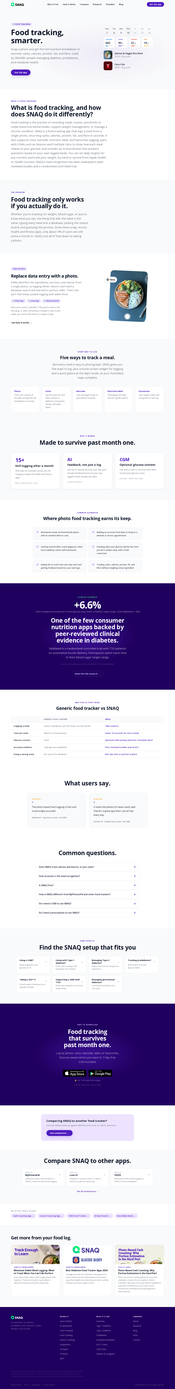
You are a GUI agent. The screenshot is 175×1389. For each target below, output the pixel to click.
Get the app (155, 4)
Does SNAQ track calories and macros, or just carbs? (66, 866)
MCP (62, 1358)
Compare (84, 4)
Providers (110, 4)
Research (97, 4)
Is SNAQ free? (46, 885)
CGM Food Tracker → (79, 1216)
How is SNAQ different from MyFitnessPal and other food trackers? (75, 894)
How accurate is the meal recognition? (59, 876)
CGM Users (101, 1349)
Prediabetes (101, 1335)
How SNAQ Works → (126, 1216)
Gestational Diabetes (105, 1340)
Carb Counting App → (23, 1216)
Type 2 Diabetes (103, 1330)
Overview (100, 1321)
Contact (136, 1340)
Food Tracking (66, 1330)
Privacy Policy (16, 1385)
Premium (64, 1354)
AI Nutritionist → (103, 1216)
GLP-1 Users (101, 1344)
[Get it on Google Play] (100, 1073)
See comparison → (59, 1133)
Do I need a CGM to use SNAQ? (55, 903)
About (135, 1321)
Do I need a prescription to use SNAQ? (59, 912)
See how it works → (21, 322)
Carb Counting (66, 1335)
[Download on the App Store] (74, 1073)
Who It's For (53, 4)
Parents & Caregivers (105, 1354)
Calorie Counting (67, 1340)
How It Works (69, 4)
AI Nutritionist (66, 1326)
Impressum (36, 1385)
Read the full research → (87, 673)
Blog (121, 4)
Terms (26, 1385)
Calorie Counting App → (51, 1216)
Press (135, 1335)
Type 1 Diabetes (103, 1326)
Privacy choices (49, 1385)
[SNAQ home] (17, 4)
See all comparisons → (87, 1191)
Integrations (65, 1344)
